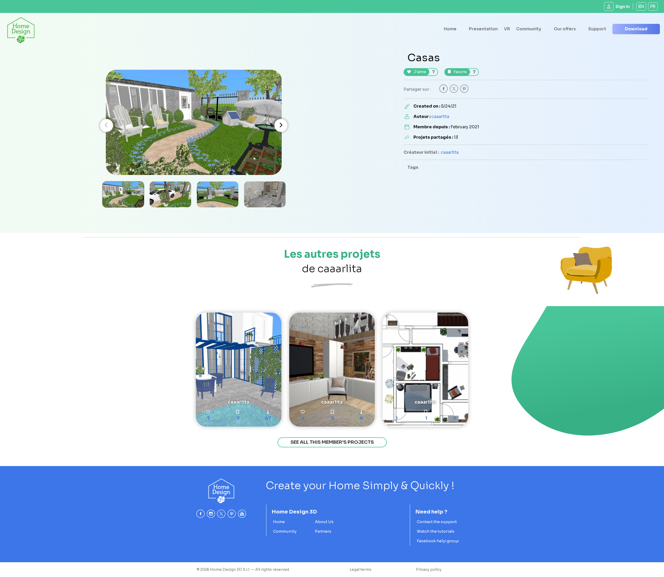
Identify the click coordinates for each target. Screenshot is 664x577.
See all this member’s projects (332, 442)
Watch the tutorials (435, 531)
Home (450, 29)
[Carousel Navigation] (193, 125)
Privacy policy (428, 569)
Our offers (565, 29)
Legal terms (360, 569)
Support (597, 29)
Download (636, 29)
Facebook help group (438, 540)
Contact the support (437, 521)
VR (507, 29)
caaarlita (440, 116)
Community (528, 29)
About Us (324, 521)
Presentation (483, 29)
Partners (323, 531)
